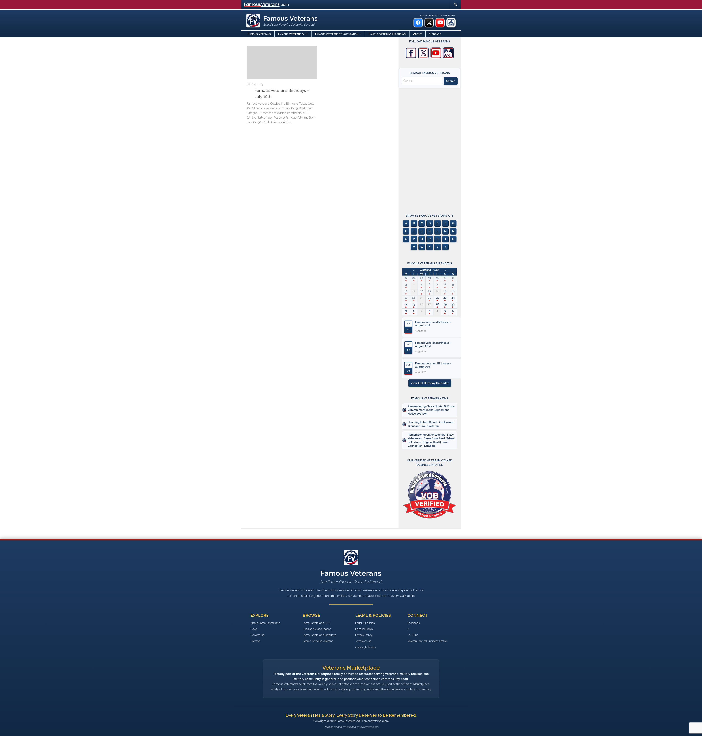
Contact (435, 34)
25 (413, 304)
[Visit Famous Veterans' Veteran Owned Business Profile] (448, 57)
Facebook (413, 623)
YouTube (412, 635)
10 (405, 291)
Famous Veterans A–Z (293, 34)
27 (405, 278)
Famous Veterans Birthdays (387, 34)
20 (429, 297)
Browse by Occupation (317, 629)
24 (406, 304)
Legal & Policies (365, 623)
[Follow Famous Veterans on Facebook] (410, 57)
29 (421, 278)
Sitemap (255, 641)
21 (437, 297)
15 (445, 291)
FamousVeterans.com (266, 4)
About (417, 34)
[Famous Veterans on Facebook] (418, 22)
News (253, 629)
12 (421, 291)
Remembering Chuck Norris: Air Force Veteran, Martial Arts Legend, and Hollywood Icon (431, 410)
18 (413, 297)
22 (445, 297)
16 (452, 291)
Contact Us (257, 635)
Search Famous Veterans (318, 641)
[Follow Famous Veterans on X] (423, 57)
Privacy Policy (363, 635)
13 (429, 291)
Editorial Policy (364, 629)
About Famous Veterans (265, 623)
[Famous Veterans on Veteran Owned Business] (451, 22)
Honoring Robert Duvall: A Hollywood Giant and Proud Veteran (431, 424)
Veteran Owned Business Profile (427, 641)
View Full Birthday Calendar (430, 383)
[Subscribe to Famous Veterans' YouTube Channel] (435, 57)
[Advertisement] (429, 148)
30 (429, 278)
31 (437, 278)
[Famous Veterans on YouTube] (440, 22)
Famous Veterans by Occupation (336, 34)
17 (406, 297)
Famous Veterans (259, 34)
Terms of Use (363, 641)
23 (452, 297)
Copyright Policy (365, 647)
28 (414, 278)
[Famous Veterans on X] (429, 22)
